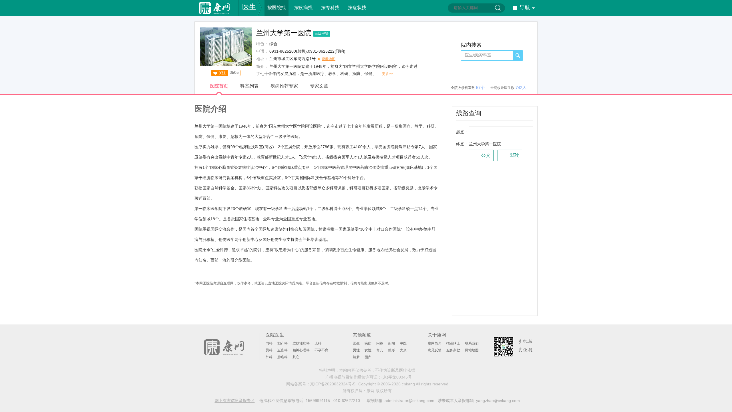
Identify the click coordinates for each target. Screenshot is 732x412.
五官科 (282, 350)
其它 (296, 357)
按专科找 (330, 7)
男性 (356, 350)
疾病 (368, 343)
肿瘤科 (282, 357)
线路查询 (468, 113)
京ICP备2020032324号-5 (332, 384)
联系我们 (472, 343)
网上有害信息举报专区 (235, 400)
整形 (391, 350)
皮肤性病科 (301, 343)
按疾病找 (303, 7)
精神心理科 (301, 350)
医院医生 (275, 334)
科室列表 (249, 86)
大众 (403, 350)
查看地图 (328, 59)
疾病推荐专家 (284, 86)
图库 (368, 357)
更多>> (387, 74)
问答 (379, 343)
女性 (368, 350)
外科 (269, 357)
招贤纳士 (453, 343)
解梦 (356, 357)
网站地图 (472, 350)
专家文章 (319, 86)
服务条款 (453, 350)
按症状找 (357, 7)
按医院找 (276, 7)
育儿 (379, 350)
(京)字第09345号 (396, 377)
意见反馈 (434, 350)
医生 (249, 7)
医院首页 (219, 86)
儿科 (318, 343)
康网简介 (434, 343)
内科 (269, 343)
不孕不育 (321, 350)
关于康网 (437, 334)
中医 (403, 343)
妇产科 (282, 343)
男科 (269, 350)
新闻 (391, 343)
